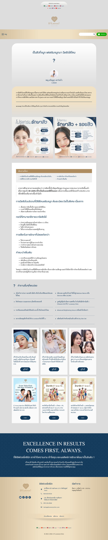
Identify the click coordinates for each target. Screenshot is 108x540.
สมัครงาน (55, 516)
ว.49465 (54, 83)
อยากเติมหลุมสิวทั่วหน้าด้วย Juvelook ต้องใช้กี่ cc (31, 318)
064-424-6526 (47, 494)
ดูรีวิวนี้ (25, 369)
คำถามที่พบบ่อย (48, 516)
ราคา (25, 418)
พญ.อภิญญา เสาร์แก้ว (54, 80)
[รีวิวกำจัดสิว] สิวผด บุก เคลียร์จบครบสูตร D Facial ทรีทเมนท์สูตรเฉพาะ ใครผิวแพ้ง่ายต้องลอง (82, 359)
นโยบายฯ (61, 516)
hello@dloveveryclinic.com (51, 507)
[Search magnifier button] (94, 34)
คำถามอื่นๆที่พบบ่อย (27, 286)
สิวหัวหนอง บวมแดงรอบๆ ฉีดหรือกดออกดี (29, 302)
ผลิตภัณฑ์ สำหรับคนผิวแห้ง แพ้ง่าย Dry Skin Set (71, 318)
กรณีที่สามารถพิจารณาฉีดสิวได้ (28, 179)
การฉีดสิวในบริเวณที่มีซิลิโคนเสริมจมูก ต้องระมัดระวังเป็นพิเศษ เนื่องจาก (36, 176)
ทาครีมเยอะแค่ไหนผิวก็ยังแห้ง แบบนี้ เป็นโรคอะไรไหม (32, 310)
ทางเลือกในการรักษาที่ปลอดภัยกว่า (67, 176)
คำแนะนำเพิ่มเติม (62, 179)
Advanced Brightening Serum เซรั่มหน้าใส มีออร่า (72, 310)
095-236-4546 (47, 503)
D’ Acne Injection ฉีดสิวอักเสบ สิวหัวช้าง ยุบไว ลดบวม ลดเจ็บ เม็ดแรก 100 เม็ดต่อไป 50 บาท (25, 407)
